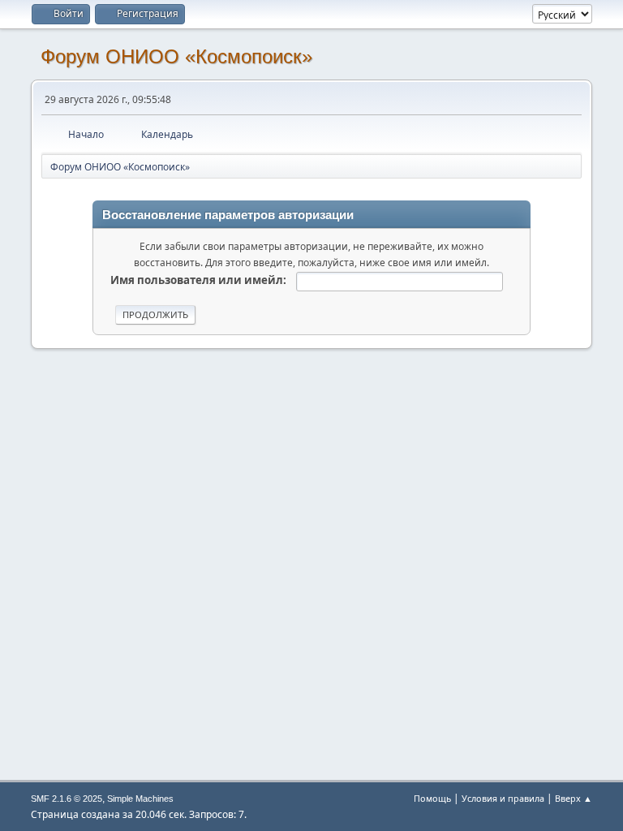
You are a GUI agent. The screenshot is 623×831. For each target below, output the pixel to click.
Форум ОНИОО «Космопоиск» (176, 56)
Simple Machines (140, 798)
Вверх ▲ (573, 798)
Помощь (432, 798)
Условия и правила (503, 798)
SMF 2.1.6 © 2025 (66, 798)
